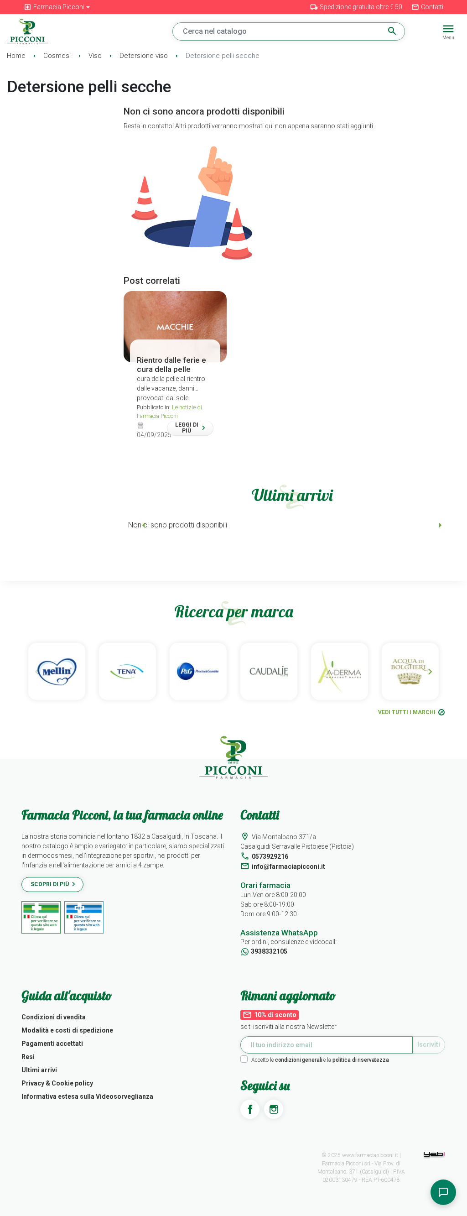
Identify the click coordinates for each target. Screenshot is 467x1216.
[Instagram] (273, 1109)
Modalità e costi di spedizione (67, 1030)
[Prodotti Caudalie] (268, 671)
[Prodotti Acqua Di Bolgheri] (410, 671)
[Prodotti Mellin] (56, 671)
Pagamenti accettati (52, 1043)
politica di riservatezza (360, 1060)
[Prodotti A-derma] (339, 671)
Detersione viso (144, 56)
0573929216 (270, 856)
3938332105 (269, 951)
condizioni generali (298, 1060)
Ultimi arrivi (39, 1070)
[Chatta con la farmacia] (443, 1192)
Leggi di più (186, 428)
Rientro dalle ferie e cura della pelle (171, 364)
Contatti (427, 7)
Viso (96, 56)
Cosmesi (58, 56)
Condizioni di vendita (53, 1017)
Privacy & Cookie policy (57, 1083)
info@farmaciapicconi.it (288, 866)
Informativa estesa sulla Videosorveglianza (87, 1096)
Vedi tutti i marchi (407, 712)
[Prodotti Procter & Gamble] (198, 671)
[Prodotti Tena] (127, 671)
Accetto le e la (320, 1060)
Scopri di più (50, 884)
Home (17, 56)
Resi (28, 1056)
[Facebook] (249, 1109)
